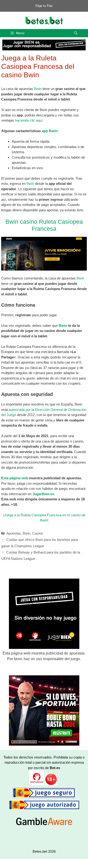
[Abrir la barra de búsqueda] (76, 33)
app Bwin (49, 131)
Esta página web (14, 478)
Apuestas (13, 533)
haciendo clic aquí (28, 120)
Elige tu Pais (44, 5)
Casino (37, 533)
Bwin (38, 89)
